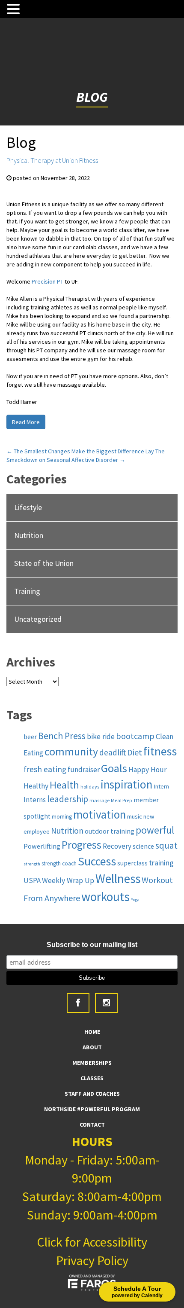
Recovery (117, 846)
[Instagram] (106, 1003)
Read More (26, 422)
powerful (155, 830)
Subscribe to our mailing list (92, 944)
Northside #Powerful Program (92, 1109)
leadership (67, 799)
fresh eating (45, 769)
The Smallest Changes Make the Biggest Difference (75, 451)
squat (166, 845)
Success (97, 861)
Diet (134, 752)
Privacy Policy (92, 1260)
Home (92, 1032)
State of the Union (44, 563)
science (143, 846)
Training (27, 591)
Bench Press (62, 736)
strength (32, 864)
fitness (160, 751)
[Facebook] (78, 1003)
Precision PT (47, 281)
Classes (92, 1078)
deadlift (112, 752)
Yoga (135, 899)
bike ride (101, 736)
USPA (32, 880)
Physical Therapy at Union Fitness (52, 160)
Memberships (92, 1063)
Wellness (117, 878)
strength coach (59, 863)
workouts (105, 897)
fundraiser (84, 769)
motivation (99, 814)
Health (64, 785)
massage (99, 800)
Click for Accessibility (92, 1242)
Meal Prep (121, 800)
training (161, 863)
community (71, 751)
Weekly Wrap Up (68, 880)
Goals (114, 768)
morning (62, 816)
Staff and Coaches (92, 1093)
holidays (89, 786)
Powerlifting (42, 846)
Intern (161, 786)
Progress (81, 845)
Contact (92, 1124)
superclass (132, 863)
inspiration (126, 784)
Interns (35, 799)
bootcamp (135, 736)
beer (30, 737)
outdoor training (109, 831)
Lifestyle (28, 507)
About (92, 1047)
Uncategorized (38, 619)
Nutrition (28, 535)
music (134, 816)
